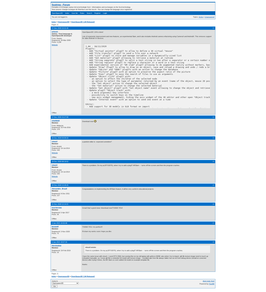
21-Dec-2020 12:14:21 (60, 204)
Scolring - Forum (61, 4)
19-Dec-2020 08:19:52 (60, 161)
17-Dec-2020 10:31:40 (60, 28)
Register (97, 13)
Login (105, 13)
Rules (82, 13)
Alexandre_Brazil (59, 189)
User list (75, 13)
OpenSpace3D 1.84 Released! (83, 22)
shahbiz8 (56, 121)
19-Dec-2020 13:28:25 (60, 185)
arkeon (55, 32)
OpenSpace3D (57, 13)
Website (55, 45)
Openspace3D (63, 22)
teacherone (57, 208)
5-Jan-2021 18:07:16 (59, 242)
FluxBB (211, 284)
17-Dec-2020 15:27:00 (60, 117)
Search (89, 13)
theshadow (56, 246)
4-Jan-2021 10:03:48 (59, 223)
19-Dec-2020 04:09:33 (60, 138)
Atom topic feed (208, 281)
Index (67, 13)
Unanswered (209, 17)
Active (201, 17)
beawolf (55, 227)
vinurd (54, 142)
